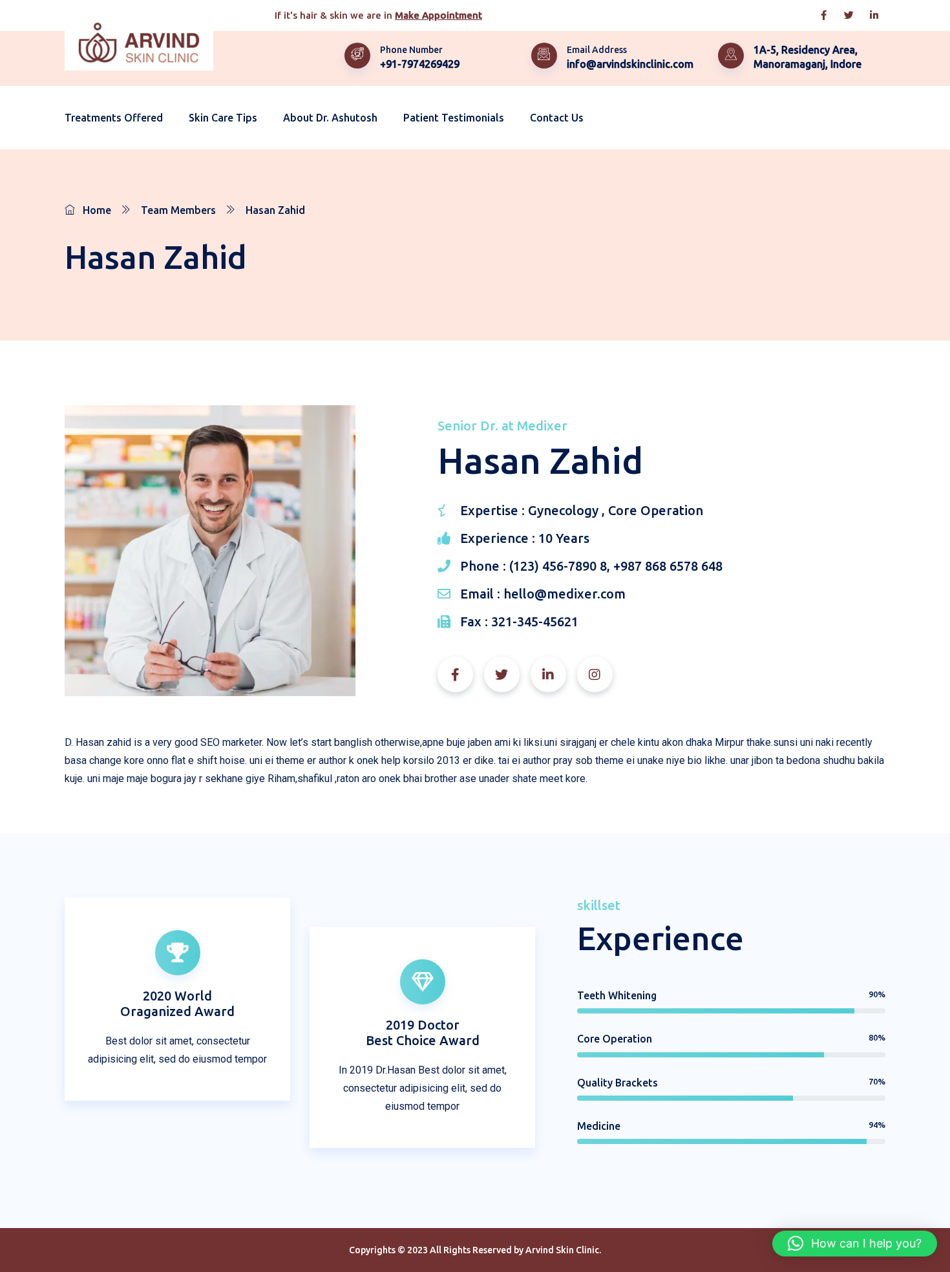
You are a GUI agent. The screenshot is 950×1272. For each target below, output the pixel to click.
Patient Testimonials (453, 117)
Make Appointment (438, 15)
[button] (854, 1243)
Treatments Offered (114, 117)
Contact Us (557, 117)
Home (97, 210)
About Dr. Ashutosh (330, 117)
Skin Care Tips (223, 117)
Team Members (178, 210)
